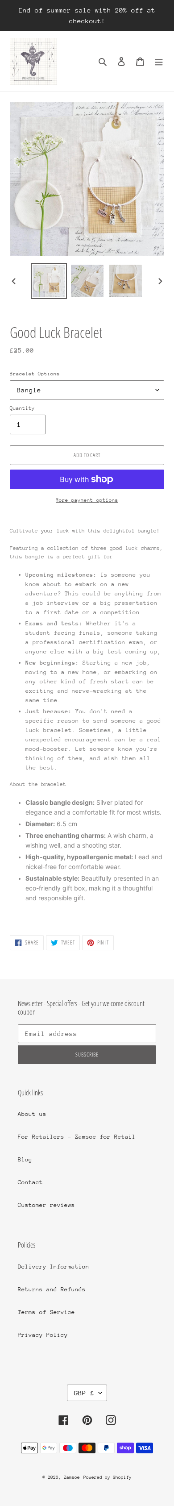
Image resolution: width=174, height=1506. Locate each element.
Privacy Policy (43, 1334)
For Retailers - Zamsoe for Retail (77, 1136)
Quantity (22, 408)
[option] (49, 281)
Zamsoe (72, 1477)
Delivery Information (53, 1266)
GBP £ (84, 1393)
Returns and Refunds (52, 1289)
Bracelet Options (35, 374)
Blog (25, 1159)
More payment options (87, 500)
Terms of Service (46, 1312)
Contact (30, 1182)
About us (32, 1114)
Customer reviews (46, 1205)
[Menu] (158, 61)
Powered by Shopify (107, 1477)
